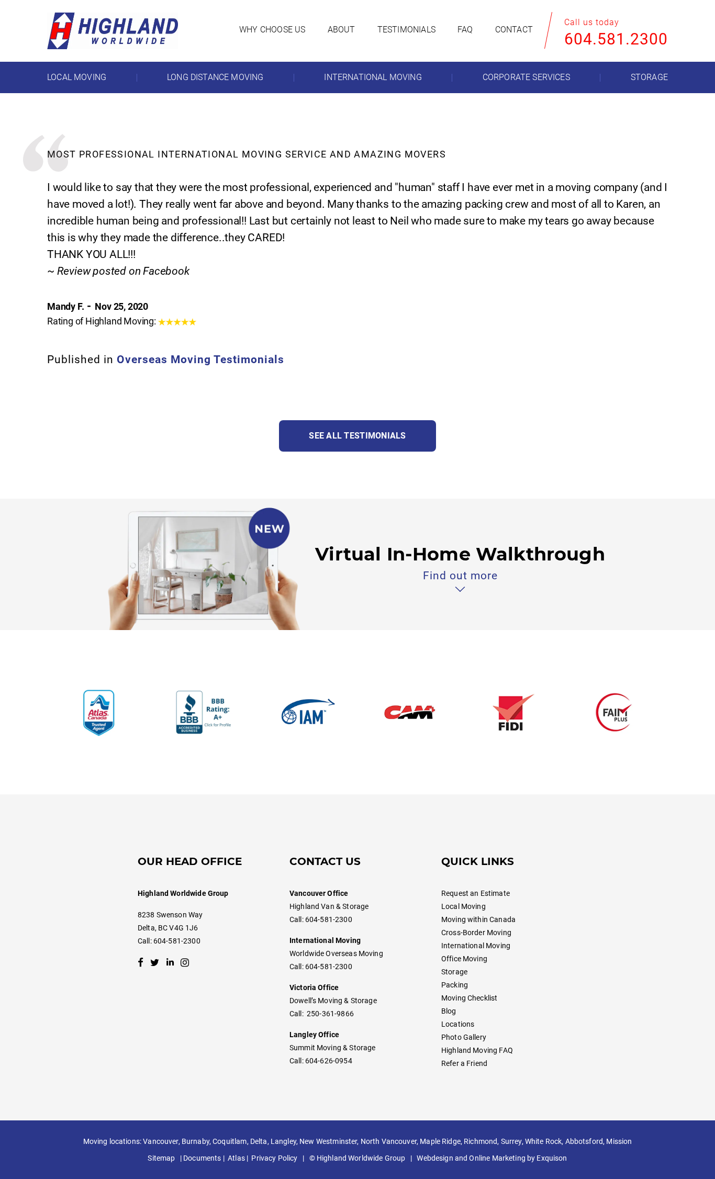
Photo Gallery (463, 1037)
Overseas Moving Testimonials (200, 359)
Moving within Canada (478, 919)
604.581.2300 (616, 39)
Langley (283, 1141)
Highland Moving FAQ (477, 1050)
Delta (258, 1141)
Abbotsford (584, 1141)
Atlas (236, 1158)
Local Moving (463, 906)
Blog (448, 1011)
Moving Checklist (469, 998)
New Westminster (328, 1141)
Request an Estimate (475, 893)
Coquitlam (230, 1141)
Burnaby (195, 1141)
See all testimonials (357, 436)
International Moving (475, 945)
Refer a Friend (464, 1063)
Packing (454, 985)
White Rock (543, 1141)
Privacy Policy (274, 1158)
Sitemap (161, 1158)
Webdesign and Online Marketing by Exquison (492, 1158)
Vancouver (160, 1141)
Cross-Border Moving (476, 932)
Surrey (511, 1141)
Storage (454, 972)
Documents (202, 1158)
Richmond (480, 1141)
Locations (457, 1024)
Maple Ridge (440, 1141)
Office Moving (464, 959)
